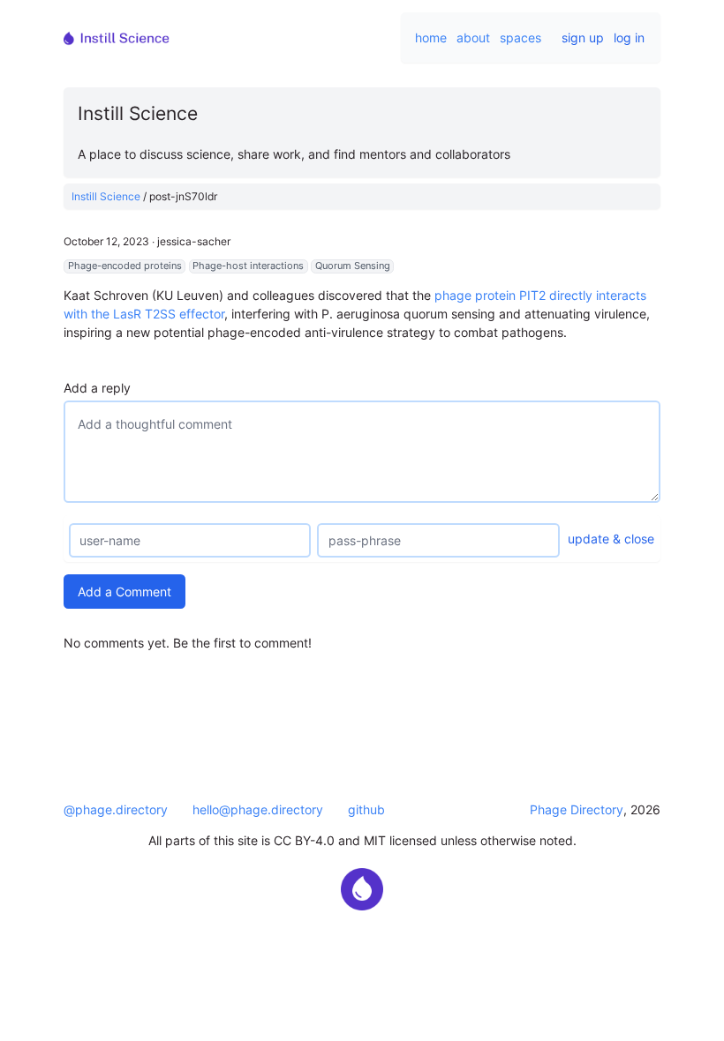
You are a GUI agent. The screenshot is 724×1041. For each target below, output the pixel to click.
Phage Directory (576, 809)
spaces (520, 37)
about (473, 37)
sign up (583, 37)
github (366, 809)
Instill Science (106, 196)
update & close (611, 538)
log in (629, 37)
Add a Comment (124, 591)
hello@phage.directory (257, 809)
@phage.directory (116, 809)
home (431, 37)
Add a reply (97, 387)
